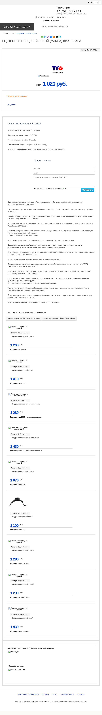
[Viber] (48, 37)
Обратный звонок (51, 21)
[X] (57, 37)
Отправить (87, 190)
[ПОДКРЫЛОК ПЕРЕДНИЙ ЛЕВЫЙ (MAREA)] (51, 57)
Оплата (50, 17)
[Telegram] (45, 37)
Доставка (40, 17)
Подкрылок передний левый (22, 370)
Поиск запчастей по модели (28, 694)
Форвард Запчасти (43, 702)
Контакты (61, 17)
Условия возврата (67, 694)
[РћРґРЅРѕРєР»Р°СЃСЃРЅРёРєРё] (54, 37)
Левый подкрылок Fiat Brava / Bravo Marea (59, 318)
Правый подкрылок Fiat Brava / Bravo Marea (24, 318)
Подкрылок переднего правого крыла (26, 404)
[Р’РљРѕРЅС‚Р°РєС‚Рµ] (51, 37)
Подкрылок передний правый (23, 336)
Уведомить (12, 105)
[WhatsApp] (42, 37)
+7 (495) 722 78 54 (69, 10)
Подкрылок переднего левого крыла (25, 438)
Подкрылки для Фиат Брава (26, 33)
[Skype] (60, 37)
